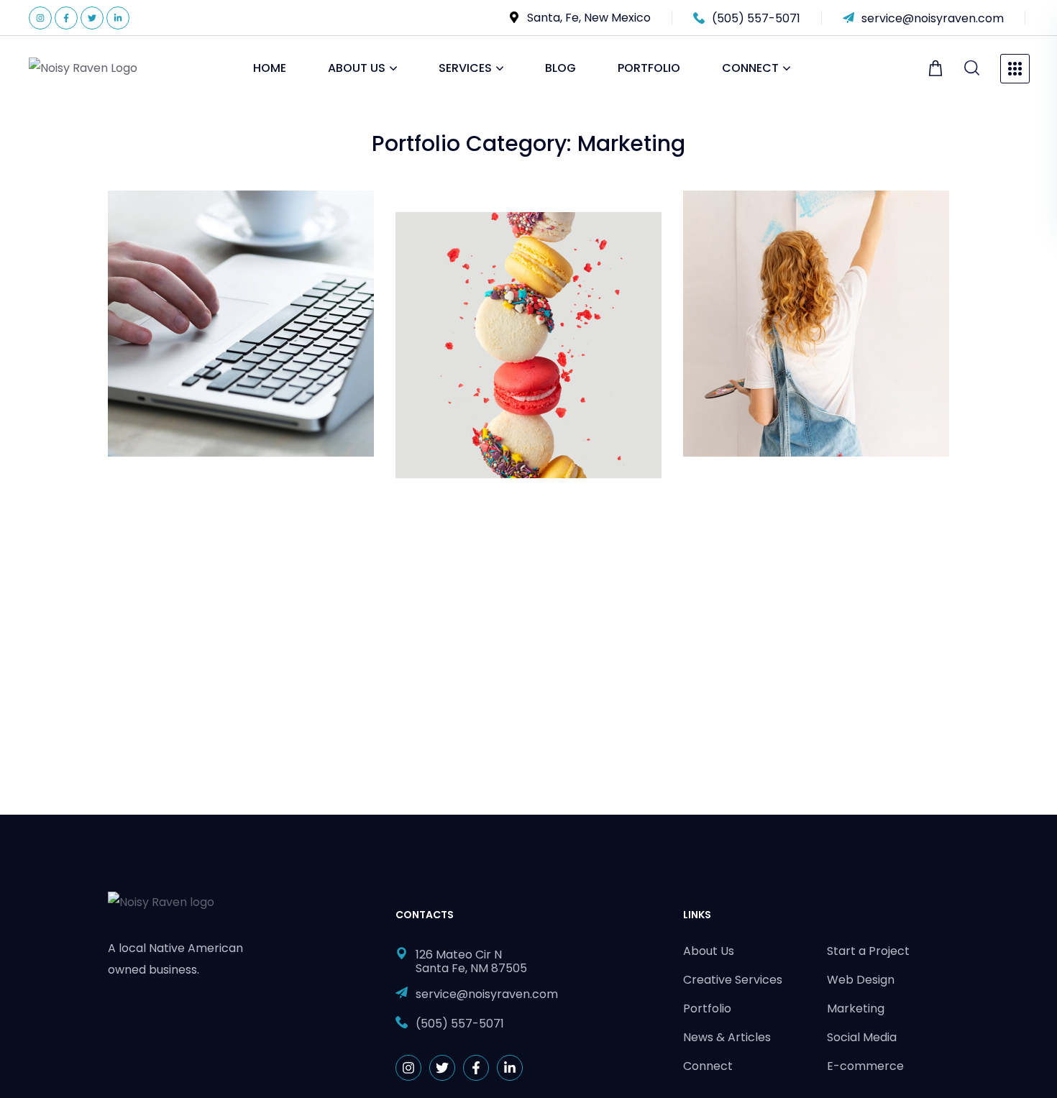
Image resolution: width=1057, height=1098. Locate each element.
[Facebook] (66, 17)
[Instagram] (40, 17)
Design (434, 273)
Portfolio (707, 1008)
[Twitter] (92, 17)
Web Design (860, 979)
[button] (937, 68)
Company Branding (495, 249)
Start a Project (868, 951)
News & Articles (727, 1037)
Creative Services (732, 979)
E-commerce (865, 1066)
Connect (708, 1066)
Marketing (155, 251)
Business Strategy (202, 227)
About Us (708, 951)
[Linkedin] (117, 17)
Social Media (862, 1037)
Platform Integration (787, 227)
